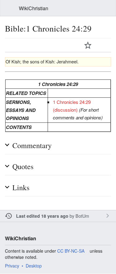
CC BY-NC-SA (70, 251)
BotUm (82, 215)
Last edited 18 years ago (42, 216)
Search (107, 8)
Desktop (34, 266)
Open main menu (8, 8)
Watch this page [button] (87, 45)
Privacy (12, 266)
